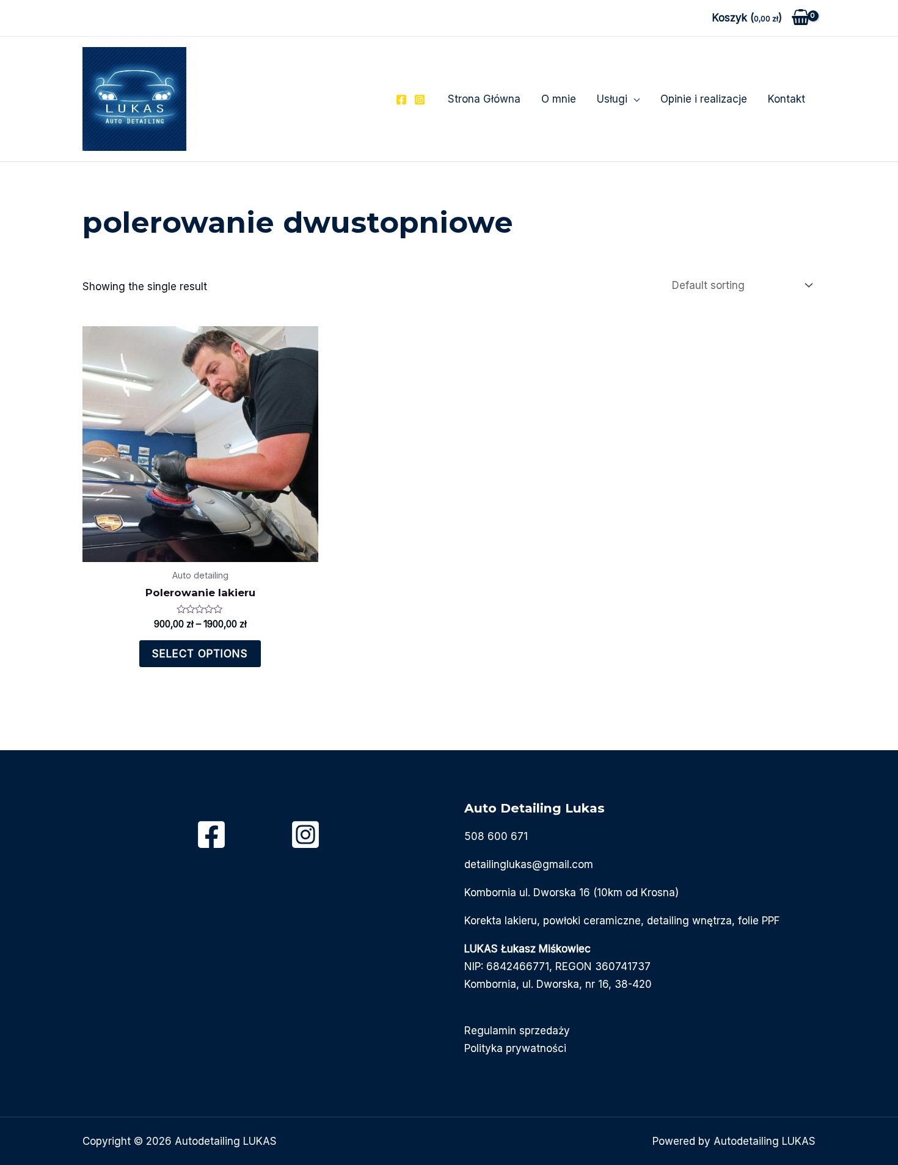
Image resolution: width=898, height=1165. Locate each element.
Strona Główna (484, 99)
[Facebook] (401, 99)
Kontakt (786, 99)
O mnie (558, 99)
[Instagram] (419, 99)
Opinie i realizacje (703, 99)
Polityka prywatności (515, 1048)
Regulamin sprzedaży (517, 1030)
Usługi (612, 99)
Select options (200, 654)
